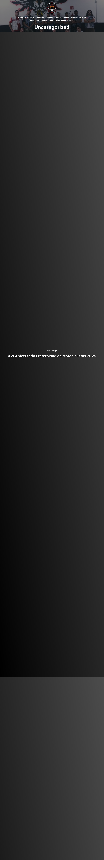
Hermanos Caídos (78, 17)
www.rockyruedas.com (65, 20)
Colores (58, 17)
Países (66, 17)
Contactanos (34, 20)
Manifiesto (29, 17)
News (51, 20)
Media (44, 20)
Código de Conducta (44, 17)
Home (20, 17)
